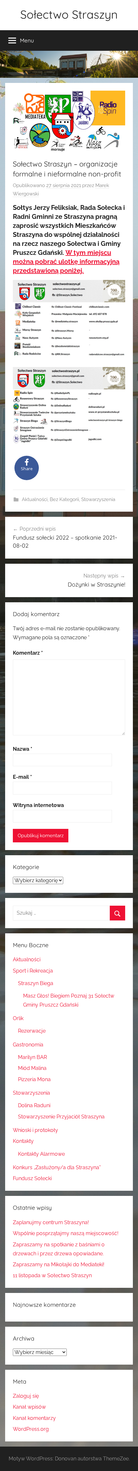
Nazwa (22, 749)
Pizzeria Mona (34, 1079)
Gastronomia (28, 1045)
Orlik (18, 1018)
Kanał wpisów (29, 1407)
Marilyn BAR (32, 1057)
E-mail (22, 777)
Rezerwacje (32, 1031)
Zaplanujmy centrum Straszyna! (51, 1222)
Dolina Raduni (34, 1105)
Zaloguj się (26, 1396)
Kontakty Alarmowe (41, 1154)
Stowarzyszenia (98, 499)
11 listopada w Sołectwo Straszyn (52, 1275)
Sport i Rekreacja (33, 971)
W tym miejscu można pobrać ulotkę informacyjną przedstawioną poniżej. (66, 261)
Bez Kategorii (64, 499)
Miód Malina (32, 1068)
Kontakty (23, 1141)
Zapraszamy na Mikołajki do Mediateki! (58, 1264)
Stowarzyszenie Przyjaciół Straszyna (61, 1117)
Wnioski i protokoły (35, 1130)
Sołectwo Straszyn (69, 14)
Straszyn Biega (35, 983)
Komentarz (28, 653)
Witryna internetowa (38, 805)
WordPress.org (31, 1429)
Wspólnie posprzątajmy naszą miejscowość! (65, 1233)
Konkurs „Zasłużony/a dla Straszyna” (57, 1167)
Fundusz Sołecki (32, 1178)
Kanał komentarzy (34, 1418)
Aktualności (34, 499)
